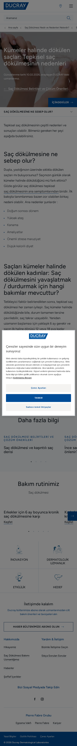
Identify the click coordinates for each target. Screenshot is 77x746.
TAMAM (39, 398)
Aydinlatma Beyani (22, 378)
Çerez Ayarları (38, 388)
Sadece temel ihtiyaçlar (38, 407)
